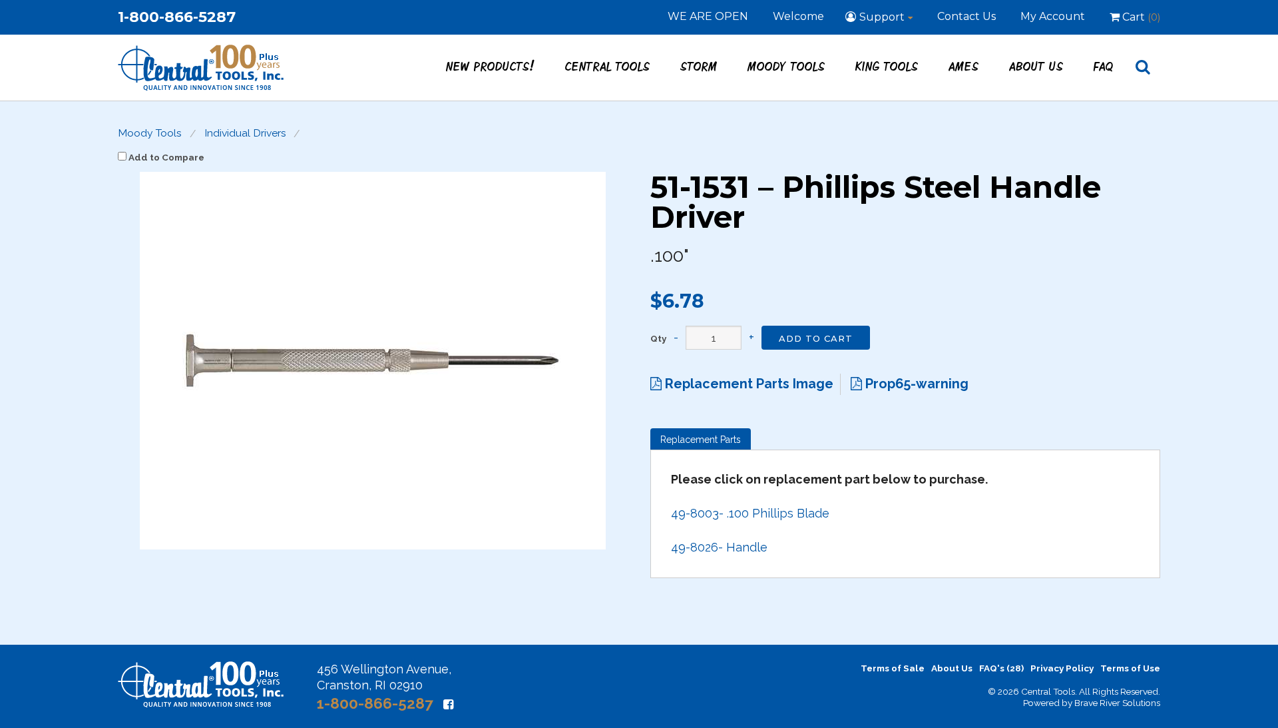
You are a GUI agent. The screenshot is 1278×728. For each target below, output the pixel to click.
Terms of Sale (893, 668)
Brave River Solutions (1117, 702)
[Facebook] (448, 704)
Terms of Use (1130, 668)
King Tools (887, 66)
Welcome (798, 16)
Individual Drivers (245, 133)
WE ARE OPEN (708, 16)
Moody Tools (786, 66)
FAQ (1104, 66)
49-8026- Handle (719, 547)
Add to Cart (816, 338)
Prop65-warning (915, 384)
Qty (658, 339)
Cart (1140, 17)
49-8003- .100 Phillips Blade (750, 513)
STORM (699, 66)
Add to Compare (165, 157)
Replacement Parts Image (747, 384)
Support (882, 17)
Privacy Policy (1062, 668)
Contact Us (966, 16)
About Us (1036, 66)
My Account (1052, 16)
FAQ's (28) (1001, 668)
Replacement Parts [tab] (700, 439)
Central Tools (607, 66)
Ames (964, 66)
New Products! (490, 66)
